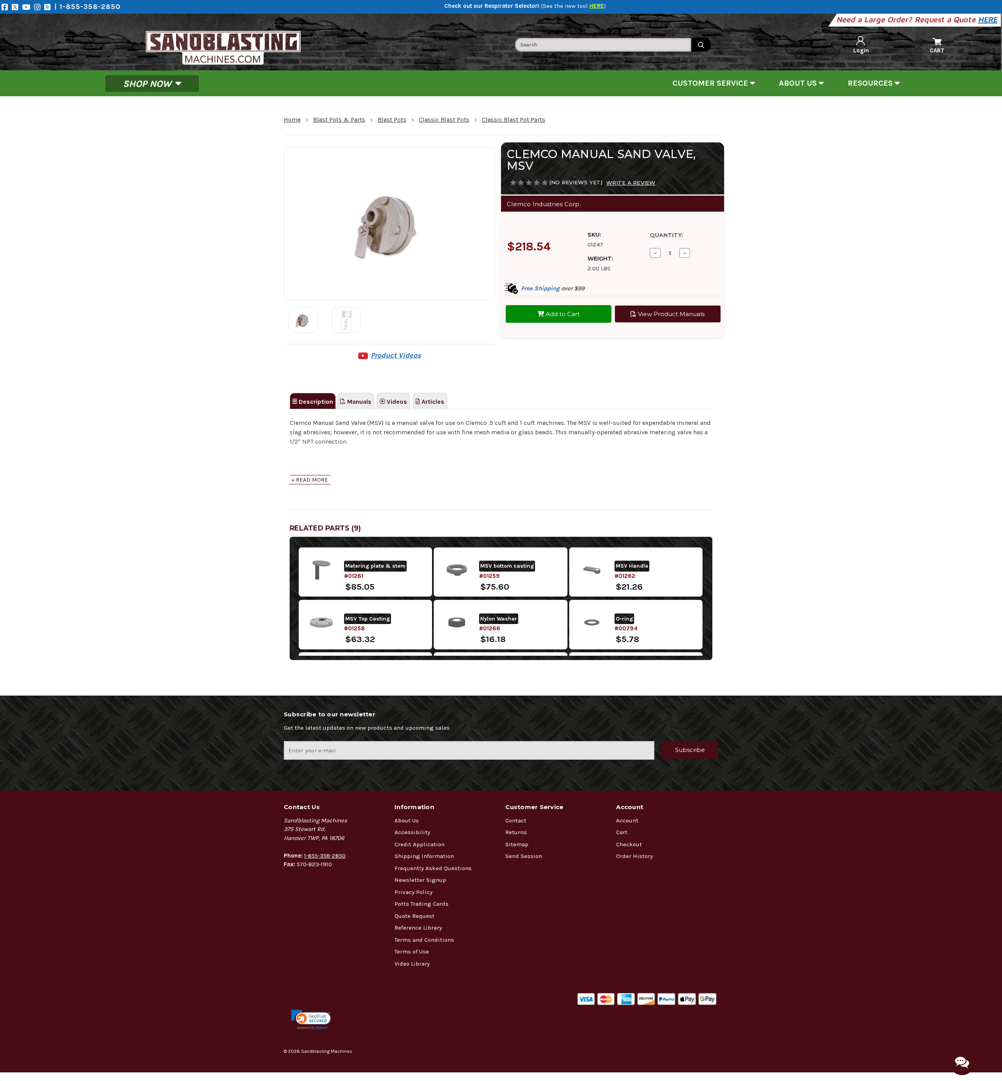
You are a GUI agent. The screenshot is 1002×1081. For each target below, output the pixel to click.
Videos (396, 401)
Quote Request (414, 915)
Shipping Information (424, 856)
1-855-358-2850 (325, 855)
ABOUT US (799, 83)
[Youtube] (28, 7)
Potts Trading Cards (422, 903)
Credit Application (420, 844)
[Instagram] (39, 7)
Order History (634, 856)
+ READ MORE (309, 479)
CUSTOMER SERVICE (711, 83)
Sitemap (516, 844)
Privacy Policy (414, 892)
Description (315, 401)
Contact (515, 820)
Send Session (523, 856)
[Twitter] (17, 7)
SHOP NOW (148, 83)
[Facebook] (7, 7)
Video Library (412, 963)
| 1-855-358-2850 (87, 6)
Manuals (358, 401)
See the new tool (573, 5)
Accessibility (412, 832)
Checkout (629, 844)
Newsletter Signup (420, 879)
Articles (432, 401)
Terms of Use (412, 951)
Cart (621, 832)
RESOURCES (871, 83)
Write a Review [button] (631, 183)
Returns (516, 832)
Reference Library (418, 927)
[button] (311, 1019)
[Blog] (49, 7)
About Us (407, 820)
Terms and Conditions (424, 939)
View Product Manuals (670, 314)
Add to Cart (562, 314)
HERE (988, 19)
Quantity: (666, 235)
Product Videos (396, 355)
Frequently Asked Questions (433, 868)
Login (861, 50)
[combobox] (603, 45)
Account (627, 820)
